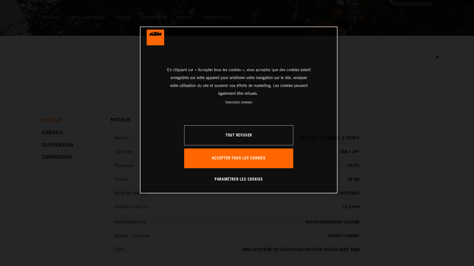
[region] (238, 110)
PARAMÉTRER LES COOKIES (239, 179)
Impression (246, 101)
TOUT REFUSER (238, 135)
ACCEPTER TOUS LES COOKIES (239, 158)
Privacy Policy (232, 101)
